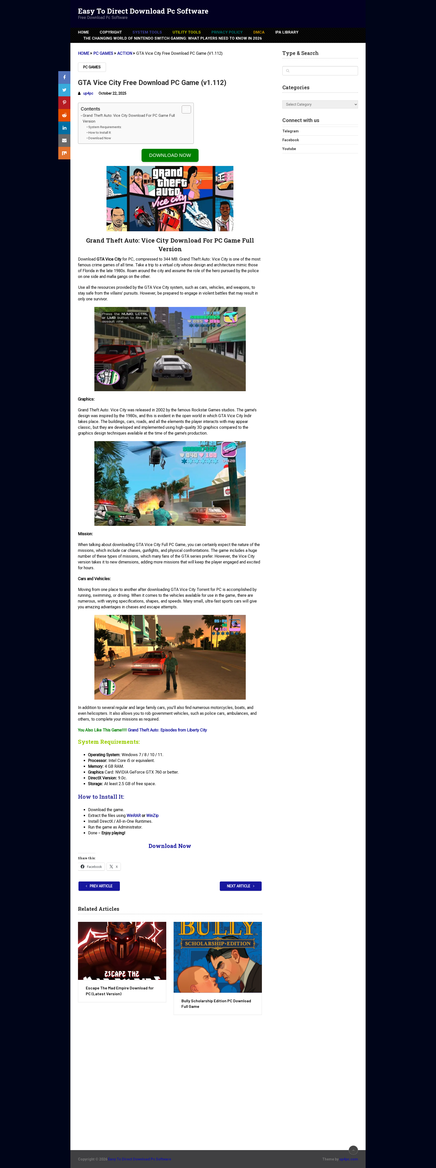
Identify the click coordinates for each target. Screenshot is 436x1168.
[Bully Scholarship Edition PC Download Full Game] (218, 957)
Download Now (99, 138)
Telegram (290, 131)
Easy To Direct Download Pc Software (143, 11)
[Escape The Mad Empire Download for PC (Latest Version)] (122, 951)
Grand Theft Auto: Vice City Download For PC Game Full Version (129, 118)
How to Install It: (100, 132)
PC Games (92, 67)
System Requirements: (105, 127)
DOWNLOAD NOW (170, 155)
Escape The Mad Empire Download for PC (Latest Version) (120, 990)
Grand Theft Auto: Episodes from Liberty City (167, 730)
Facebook (290, 140)
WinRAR (134, 815)
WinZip (152, 815)
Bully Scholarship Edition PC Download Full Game (216, 1003)
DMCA (259, 32)
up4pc (88, 93)
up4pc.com (348, 1159)
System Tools (147, 32)
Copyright (111, 32)
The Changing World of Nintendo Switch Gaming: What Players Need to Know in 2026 (172, 38)
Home (83, 32)
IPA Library (286, 32)
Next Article (239, 886)
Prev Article (101, 886)
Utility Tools (187, 32)
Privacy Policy (227, 32)
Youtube (289, 149)
